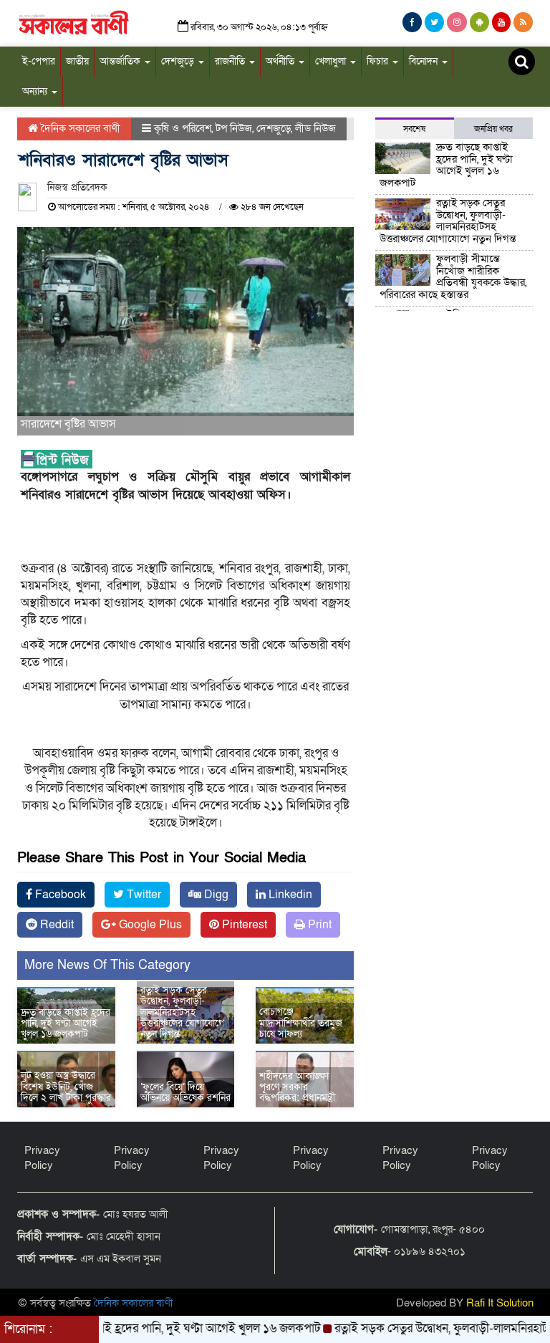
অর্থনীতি (281, 61)
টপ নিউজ (234, 128)
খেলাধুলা (332, 61)
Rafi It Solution (500, 1303)
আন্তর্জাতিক (121, 61)
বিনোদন (424, 61)
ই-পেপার (38, 61)
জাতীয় (77, 61)
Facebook (59, 894)
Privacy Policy (42, 1158)
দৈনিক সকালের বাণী (79, 128)
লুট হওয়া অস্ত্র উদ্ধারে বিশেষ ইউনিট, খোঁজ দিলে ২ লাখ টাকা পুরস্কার (66, 1086)
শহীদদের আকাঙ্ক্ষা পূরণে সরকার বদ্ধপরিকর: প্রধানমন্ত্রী (297, 1087)
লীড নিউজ (315, 128)
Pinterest (243, 925)
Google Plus (149, 925)
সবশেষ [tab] (414, 129)
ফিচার (379, 61)
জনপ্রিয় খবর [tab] (493, 129)
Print (318, 925)
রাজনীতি (231, 61)
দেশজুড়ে (179, 61)
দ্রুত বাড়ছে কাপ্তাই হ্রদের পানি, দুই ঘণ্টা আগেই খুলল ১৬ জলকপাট (65, 1023)
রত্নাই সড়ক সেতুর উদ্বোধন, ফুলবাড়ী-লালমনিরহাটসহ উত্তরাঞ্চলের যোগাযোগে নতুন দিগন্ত (182, 1012)
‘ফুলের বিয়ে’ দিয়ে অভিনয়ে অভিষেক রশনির (185, 1092)
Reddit (55, 925)
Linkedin (289, 894)
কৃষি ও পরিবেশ (182, 128)
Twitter (142, 894)
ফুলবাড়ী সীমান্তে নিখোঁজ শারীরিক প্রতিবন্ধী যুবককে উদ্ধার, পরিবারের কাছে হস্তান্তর (453, 276)
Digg (214, 894)
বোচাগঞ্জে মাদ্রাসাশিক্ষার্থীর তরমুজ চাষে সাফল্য (300, 1023)
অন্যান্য (36, 91)
